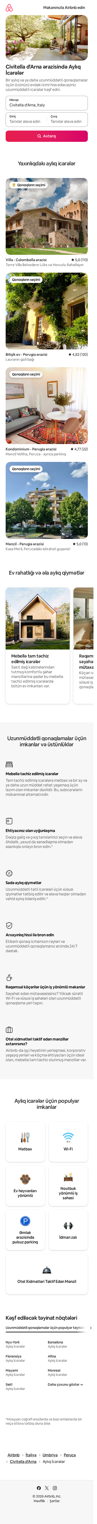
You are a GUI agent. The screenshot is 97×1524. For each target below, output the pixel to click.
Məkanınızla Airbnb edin (64, 7)
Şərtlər (55, 1501)
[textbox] (26, 121)
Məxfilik (39, 1501)
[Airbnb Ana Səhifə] (9, 7)
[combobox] (46, 105)
